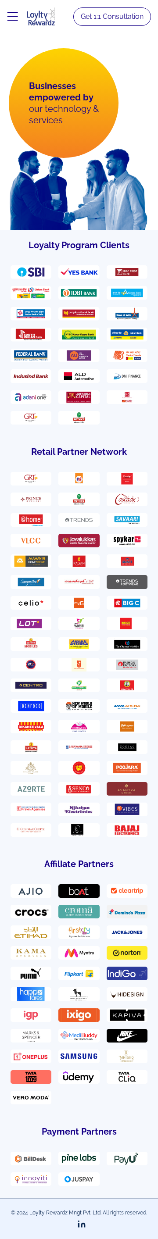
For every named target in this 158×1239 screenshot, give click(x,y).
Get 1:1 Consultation (112, 16)
